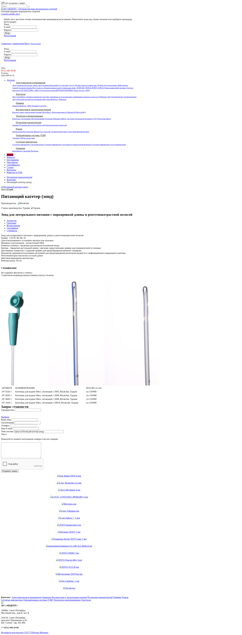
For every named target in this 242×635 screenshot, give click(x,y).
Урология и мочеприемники (29, 116)
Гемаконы (20, 148)
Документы (12, 162)
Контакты (11, 170)
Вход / (33, 43)
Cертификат (12, 228)
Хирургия (20, 94)
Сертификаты (13, 165)
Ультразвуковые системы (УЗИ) (31, 135)
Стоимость (12, 230)
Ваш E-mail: (7, 428)
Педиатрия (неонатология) (28, 122)
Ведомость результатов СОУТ (15, 632)
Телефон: (5, 425)
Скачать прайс (10, 14)
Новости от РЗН (14, 172)
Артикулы (12, 220)
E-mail (7, 27)
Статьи (10, 167)
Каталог (11, 80)
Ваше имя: (6, 419)
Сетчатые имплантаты (26, 142)
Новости (11, 157)
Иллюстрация (13, 225)
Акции (10, 155)
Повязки (20, 103)
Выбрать (5, 417)
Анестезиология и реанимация (30, 82)
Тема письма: (7, 431)
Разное (19, 129)
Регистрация (10, 35)
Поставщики (13, 160)
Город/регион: (8, 410)
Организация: (7, 422)
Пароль (7, 30)
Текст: (4, 434)
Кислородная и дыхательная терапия (33, 109)
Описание (11, 223)
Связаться (12, 43)
